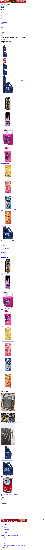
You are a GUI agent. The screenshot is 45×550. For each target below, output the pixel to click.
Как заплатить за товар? (6, 529)
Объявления (5, 532)
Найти (1, 15)
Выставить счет (6, 533)
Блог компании (5, 524)
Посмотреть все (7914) (3, 226)
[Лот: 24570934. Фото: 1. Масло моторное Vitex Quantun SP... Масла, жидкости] (8, 93)
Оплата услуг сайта (3, 536)
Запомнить (2, 27)
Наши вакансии (6, 523)
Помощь (2, 526)
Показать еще (2, 495)
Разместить (2, 25)
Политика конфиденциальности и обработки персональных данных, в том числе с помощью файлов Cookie (14, 545)
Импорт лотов (5, 528)
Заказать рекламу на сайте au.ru (4, 518)
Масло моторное (4, 252)
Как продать (5, 527)
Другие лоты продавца (4, 257)
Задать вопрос (2, 249)
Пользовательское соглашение (4, 547)
